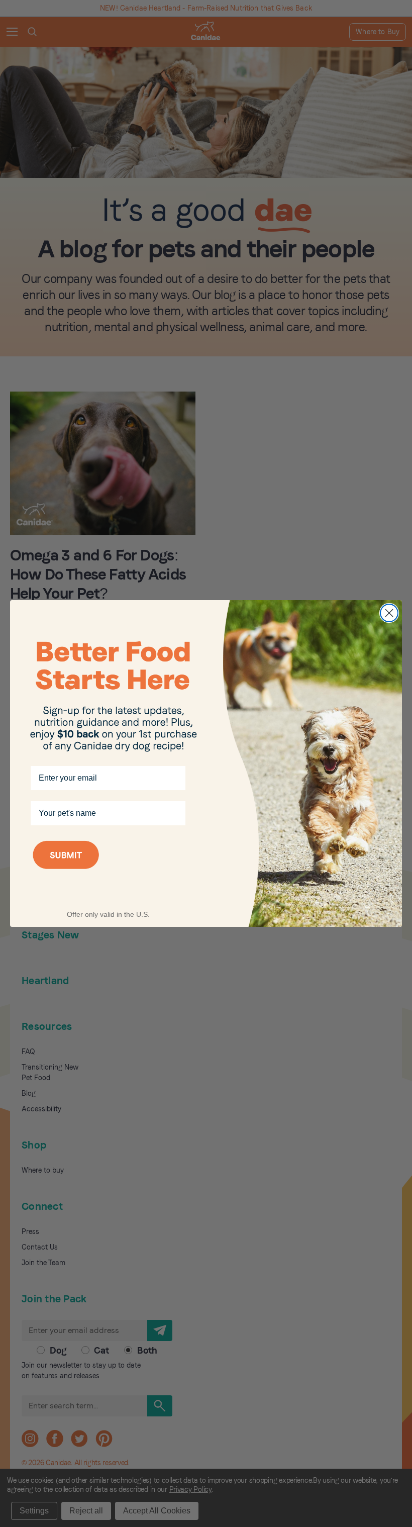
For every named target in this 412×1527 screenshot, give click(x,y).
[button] (108, 868)
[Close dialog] (389, 613)
